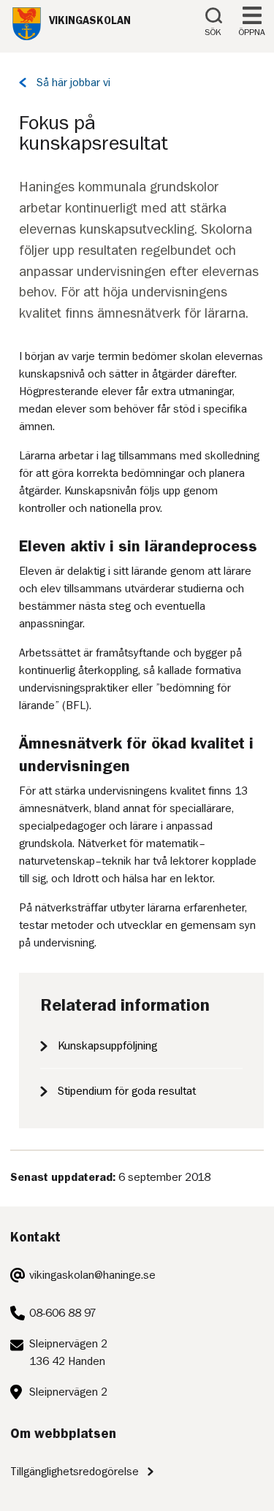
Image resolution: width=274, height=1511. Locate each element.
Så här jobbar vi (73, 82)
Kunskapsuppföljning (107, 1046)
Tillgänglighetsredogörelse (74, 1471)
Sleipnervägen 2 (68, 1392)
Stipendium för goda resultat (127, 1091)
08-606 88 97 (62, 1313)
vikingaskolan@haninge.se (92, 1275)
